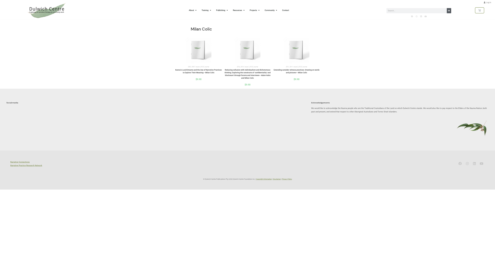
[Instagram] (416, 16)
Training (205, 10)
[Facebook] (412, 16)
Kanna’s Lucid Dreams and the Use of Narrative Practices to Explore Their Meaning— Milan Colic (198, 71)
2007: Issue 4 (196, 67)
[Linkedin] (421, 16)
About (191, 10)
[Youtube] (425, 16)
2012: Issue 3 (245, 67)
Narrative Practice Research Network (26, 165)
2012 (238, 67)
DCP (202, 67)
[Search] (449, 10)
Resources (237, 10)
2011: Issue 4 (294, 67)
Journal (206, 67)
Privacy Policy (287, 179)
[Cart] (479, 10)
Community (270, 10)
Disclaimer (277, 179)
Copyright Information (264, 179)
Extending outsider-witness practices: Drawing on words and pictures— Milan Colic (296, 71)
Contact (285, 10)
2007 (189, 67)
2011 (287, 67)
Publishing (220, 10)
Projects (253, 10)
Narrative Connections (20, 162)
